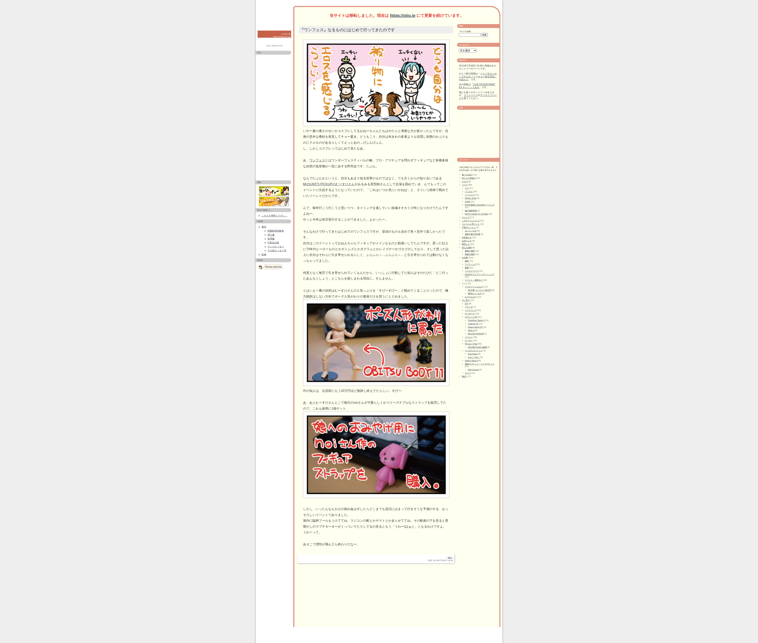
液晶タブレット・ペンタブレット (479, 364)
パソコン (469, 337)
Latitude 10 (473, 324)
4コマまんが (470, 297)
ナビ (467, 188)
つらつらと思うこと (471, 224)
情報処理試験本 (275, 230)
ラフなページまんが (474, 287)
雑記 (450, 558)
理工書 (271, 234)
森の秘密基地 (471, 211)
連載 (467, 268)
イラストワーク (472, 271)
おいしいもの (471, 231)
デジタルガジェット (474, 350)
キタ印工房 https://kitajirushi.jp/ (282, 35)
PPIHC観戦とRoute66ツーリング (480, 205)
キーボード (470, 314)
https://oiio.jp (402, 15)
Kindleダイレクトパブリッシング (479, 274)
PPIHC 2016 (470, 198)
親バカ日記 (467, 175)
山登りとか (467, 241)
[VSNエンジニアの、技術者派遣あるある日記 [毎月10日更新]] (274, 201)
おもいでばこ (474, 357)
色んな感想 (467, 247)
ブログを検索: (465, 31)
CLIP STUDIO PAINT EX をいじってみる (477, 86)
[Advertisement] (273, 116)
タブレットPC (471, 317)
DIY (466, 303)
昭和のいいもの (475, 293)
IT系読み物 (273, 242)
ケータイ (469, 340)
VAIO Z (471, 330)
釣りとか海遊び (469, 178)
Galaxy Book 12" (475, 327)
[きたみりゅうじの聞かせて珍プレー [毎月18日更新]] (274, 191)
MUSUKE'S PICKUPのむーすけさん (329, 184)
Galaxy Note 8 (471, 360)
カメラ (468, 373)
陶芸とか (466, 244)
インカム (469, 191)
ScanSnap (473, 354)
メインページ (471, 95)
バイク (465, 185)
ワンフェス (317, 160)
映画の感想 (470, 254)
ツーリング (470, 195)
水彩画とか (467, 237)
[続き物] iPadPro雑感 (477, 347)
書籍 (467, 261)
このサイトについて (471, 221)
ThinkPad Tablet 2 (476, 320)
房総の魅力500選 (472, 234)
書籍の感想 (470, 251)
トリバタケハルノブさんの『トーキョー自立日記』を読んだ (478, 76)
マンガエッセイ (275, 246)
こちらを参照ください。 (275, 215)
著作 (264, 227)
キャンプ (466, 217)
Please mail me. (273, 266)
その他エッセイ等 (276, 250)
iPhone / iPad (471, 344)
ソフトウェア (471, 310)
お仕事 (465, 257)
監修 (264, 254)
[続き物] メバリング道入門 (479, 290)
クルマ (465, 181)
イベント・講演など (474, 280)
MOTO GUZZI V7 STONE (476, 214)
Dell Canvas (473, 370)
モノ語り (466, 300)
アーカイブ (464, 45)
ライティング (471, 264)
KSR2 (467, 201)
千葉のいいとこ (469, 227)
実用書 (271, 238)
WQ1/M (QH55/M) (476, 334)
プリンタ (469, 307)
